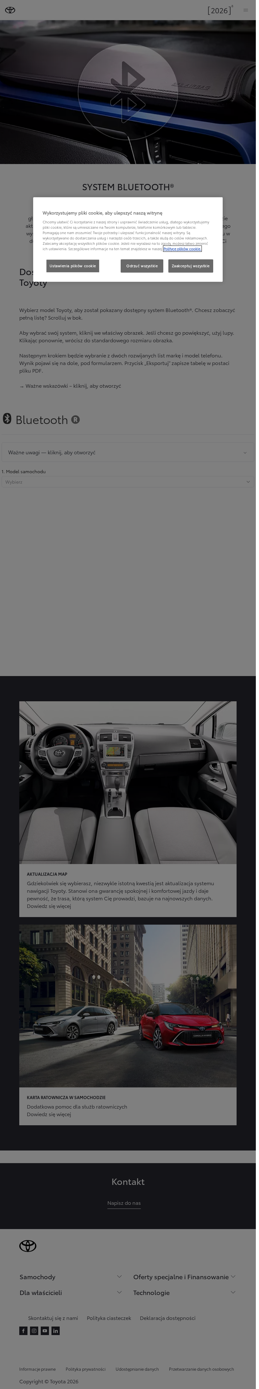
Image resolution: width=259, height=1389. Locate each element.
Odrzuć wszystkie (142, 265)
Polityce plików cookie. (182, 248)
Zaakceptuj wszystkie (191, 265)
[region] (128, 239)
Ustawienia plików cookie (73, 265)
